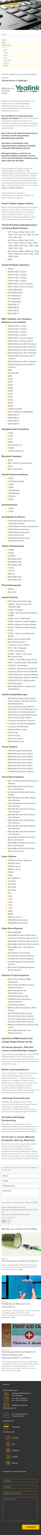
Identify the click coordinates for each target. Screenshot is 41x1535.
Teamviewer (16, 1426)
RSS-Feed (15, 1463)
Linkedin (15, 1456)
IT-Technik (6, 1258)
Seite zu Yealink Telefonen (12, 188)
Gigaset (5, 58)
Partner (4, 35)
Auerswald (6, 53)
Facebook (15, 1437)
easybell (5, 55)
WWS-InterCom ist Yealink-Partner (8, 90)
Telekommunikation (6, 45)
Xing (13, 1444)
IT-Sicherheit (7, 1349)
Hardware (4, 40)
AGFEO (5, 50)
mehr (20, 1269)
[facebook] (9, 1221)
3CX (4, 47)
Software (4, 42)
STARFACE (6, 65)
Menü (33, 5)
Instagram (15, 1450)
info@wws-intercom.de (19, 1405)
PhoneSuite (6, 63)
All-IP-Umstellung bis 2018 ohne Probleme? (20, 1261)
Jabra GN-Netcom (7, 60)
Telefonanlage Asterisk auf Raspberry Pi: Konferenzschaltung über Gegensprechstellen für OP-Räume (19, 1355)
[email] (4, 1221)
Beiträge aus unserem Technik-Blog (19, 1229)
